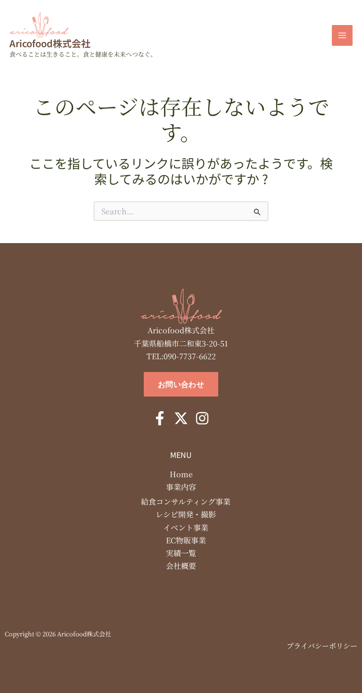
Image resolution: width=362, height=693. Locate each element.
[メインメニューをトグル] (342, 35)
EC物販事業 (186, 540)
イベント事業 (185, 527)
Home (181, 474)
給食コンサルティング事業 (185, 501)
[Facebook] (160, 418)
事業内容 (181, 487)
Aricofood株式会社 (49, 43)
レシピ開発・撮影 (186, 514)
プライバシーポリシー (322, 646)
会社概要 (181, 565)
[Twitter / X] (181, 418)
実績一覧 (181, 553)
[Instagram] (202, 418)
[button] (181, 384)
